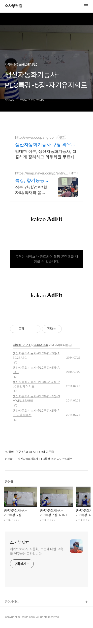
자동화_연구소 (22, 345)
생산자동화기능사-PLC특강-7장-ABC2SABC (36, 355)
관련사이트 (12, 602)
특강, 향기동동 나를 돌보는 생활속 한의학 (29, 180)
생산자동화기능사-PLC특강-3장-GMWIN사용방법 (36, 398)
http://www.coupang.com (36, 137)
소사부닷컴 (13, 6)
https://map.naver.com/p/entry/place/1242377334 (40, 173)
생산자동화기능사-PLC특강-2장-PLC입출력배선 (36, 413)
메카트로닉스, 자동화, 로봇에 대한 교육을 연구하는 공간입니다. (36, 551)
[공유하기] (29, 329)
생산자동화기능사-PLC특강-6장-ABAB (36, 370)
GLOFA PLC (40, 345)
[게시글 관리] (35, 329)
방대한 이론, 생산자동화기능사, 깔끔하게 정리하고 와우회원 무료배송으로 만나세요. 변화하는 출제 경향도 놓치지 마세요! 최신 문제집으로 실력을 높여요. (46, 154)
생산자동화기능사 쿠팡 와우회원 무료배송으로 (45, 145)
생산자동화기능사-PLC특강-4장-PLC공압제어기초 (36, 384)
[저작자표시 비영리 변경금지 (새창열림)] (68, 329)
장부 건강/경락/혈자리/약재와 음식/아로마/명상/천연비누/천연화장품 (31, 190)
